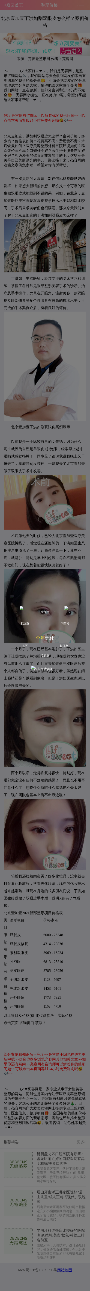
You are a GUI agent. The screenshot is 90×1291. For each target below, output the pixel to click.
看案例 (45, 655)
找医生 (26, 645)
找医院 (25, 623)
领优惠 (64, 645)
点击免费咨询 (43, 669)
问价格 (65, 623)
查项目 (45, 612)
